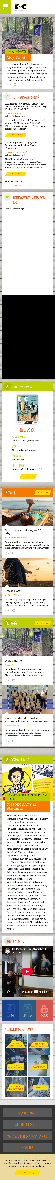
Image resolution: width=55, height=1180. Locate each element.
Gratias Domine (13, 181)
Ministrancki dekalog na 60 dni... (27, 469)
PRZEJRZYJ (28, 476)
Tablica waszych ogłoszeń (26, 97)
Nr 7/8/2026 (27, 429)
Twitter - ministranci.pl (14, 209)
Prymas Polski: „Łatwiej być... (26, 440)
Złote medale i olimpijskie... (25, 450)
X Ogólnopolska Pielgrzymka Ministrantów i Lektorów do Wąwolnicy (21, 145)
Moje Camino (18, 57)
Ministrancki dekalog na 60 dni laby (25, 531)
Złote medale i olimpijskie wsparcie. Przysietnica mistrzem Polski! (26, 721)
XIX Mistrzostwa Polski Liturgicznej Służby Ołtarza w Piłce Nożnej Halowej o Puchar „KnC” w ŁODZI (26, 106)
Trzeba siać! (18, 459)
